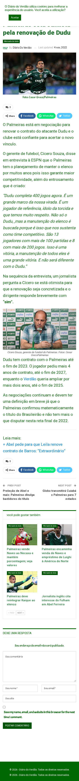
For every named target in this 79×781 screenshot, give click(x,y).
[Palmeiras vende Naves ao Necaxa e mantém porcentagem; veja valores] (22, 534)
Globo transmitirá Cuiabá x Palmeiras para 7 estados (59, 495)
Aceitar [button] (15, 17)
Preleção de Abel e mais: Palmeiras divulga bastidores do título (19, 495)
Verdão (30, 379)
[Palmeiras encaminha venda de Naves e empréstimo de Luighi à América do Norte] (57, 534)
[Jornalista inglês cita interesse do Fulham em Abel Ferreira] (57, 581)
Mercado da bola (11, 41)
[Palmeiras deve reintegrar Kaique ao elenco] (22, 581)
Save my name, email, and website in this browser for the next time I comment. (39, 714)
